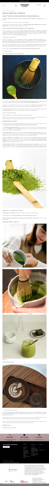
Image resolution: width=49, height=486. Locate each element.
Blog (24, 449)
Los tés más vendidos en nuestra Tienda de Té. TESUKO (34, 454)
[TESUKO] (24, 5)
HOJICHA (9, 425)
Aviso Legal (24, 455)
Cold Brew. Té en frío (26, 452)
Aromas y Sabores (25, 451)
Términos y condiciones (26, 456)
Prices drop (33, 446)
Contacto (24, 457)
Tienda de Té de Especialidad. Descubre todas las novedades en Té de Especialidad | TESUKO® (34, 450)
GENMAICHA (5, 425)
